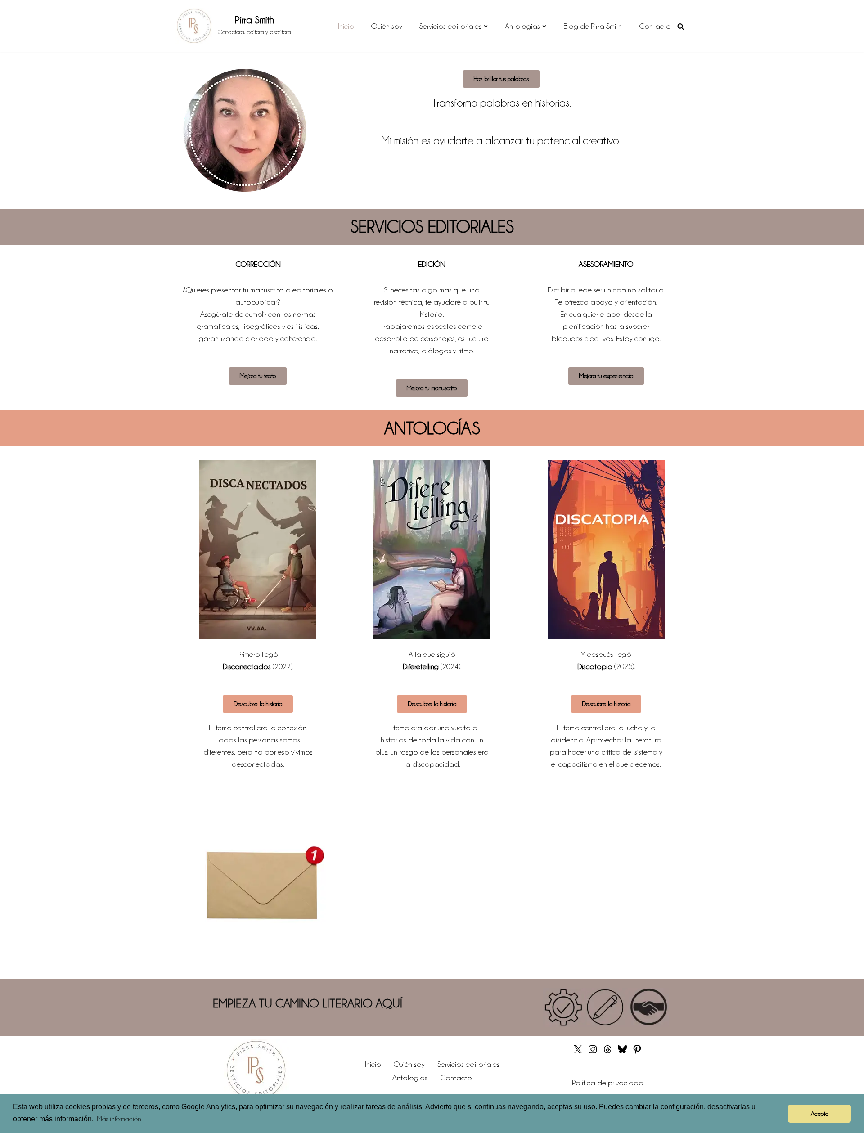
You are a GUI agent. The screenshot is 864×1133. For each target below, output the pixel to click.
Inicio (346, 26)
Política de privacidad (608, 1083)
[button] (486, 26)
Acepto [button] (819, 1114)
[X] (577, 1052)
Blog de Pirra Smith (592, 26)
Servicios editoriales (468, 1064)
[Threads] (607, 1052)
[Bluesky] (622, 1052)
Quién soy (386, 26)
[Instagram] (592, 1052)
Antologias (410, 1078)
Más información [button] (119, 1119)
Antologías (432, 428)
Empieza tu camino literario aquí (307, 1003)
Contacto (655, 26)
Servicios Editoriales (432, 226)
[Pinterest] (637, 1052)
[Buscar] (680, 26)
